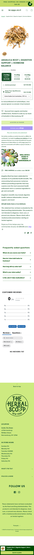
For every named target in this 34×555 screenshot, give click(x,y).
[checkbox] (6, 345)
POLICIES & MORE (7, 476)
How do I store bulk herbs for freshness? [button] (12, 260)
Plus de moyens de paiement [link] (17, 132)
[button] (4, 54)
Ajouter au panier (17, 122)
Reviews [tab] (7, 333)
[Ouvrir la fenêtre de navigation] (2, 10)
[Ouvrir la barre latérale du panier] (31, 10)
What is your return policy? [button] (12, 272)
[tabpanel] (17, 353)
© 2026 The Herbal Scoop (7, 529)
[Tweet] (28, 233)
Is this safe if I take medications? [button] (14, 278)
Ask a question (12, 326)
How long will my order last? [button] (12, 266)
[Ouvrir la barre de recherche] (26, 10)
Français (16, 525)
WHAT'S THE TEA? (7, 468)
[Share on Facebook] (24, 233)
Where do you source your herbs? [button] (14, 253)
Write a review (21, 326)
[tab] (16, 333)
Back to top (17, 386)
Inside (7, 428)
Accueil (3, 16)
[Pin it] (31, 233)
